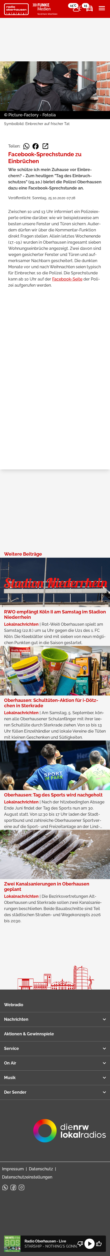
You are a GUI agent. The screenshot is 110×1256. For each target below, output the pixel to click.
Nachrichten (16, 1019)
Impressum (13, 1169)
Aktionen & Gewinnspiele (29, 1033)
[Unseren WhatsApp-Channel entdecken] (5, 1187)
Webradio (13, 1004)
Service (11, 1048)
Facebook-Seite (67, 279)
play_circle (89, 1244)
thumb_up (99, 1244)
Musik (10, 1077)
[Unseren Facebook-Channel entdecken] (13, 1187)
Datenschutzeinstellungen (27, 1177)
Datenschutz (41, 1169)
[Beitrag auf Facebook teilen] (35, 146)
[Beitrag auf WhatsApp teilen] (26, 146)
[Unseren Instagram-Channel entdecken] (21, 1187)
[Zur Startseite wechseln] (16, 9)
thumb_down (80, 1244)
